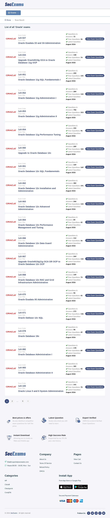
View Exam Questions (94, 39)
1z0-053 (22, 111)
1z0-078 (22, 331)
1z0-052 (22, 93)
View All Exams (60, 13)
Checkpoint (9, 488)
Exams (13, 13)
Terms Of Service (46, 463)
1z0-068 (22, 275)
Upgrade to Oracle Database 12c (34, 153)
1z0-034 (22, 55)
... (17, 401)
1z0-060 (22, 148)
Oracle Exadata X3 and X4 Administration (39, 43)
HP (6, 480)
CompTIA (8, 492)
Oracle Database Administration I (35, 354)
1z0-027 (22, 38)
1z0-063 (22, 201)
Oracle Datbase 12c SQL (30, 318)
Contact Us (97, 13)
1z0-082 (22, 349)
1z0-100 (22, 386)
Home (26, 13)
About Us (43, 459)
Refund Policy (44, 467)
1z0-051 (22, 74)
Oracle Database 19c (28, 336)
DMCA (42, 471)
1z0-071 (22, 312)
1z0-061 (22, 166)
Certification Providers (41, 13)
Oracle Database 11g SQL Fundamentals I (39, 80)
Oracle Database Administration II (35, 373)
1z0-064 (22, 220)
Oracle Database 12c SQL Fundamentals (38, 171)
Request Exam (83, 13)
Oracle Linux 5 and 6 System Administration (40, 391)
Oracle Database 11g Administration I (37, 98)
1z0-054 (22, 129)
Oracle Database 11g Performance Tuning (39, 134)
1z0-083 (22, 367)
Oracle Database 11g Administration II (37, 116)
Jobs (72, 13)
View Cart (77, 459)
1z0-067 (22, 256)
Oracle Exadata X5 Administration (35, 299)
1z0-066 (22, 238)
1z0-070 (22, 294)
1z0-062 (22, 183)
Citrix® (7, 484)
